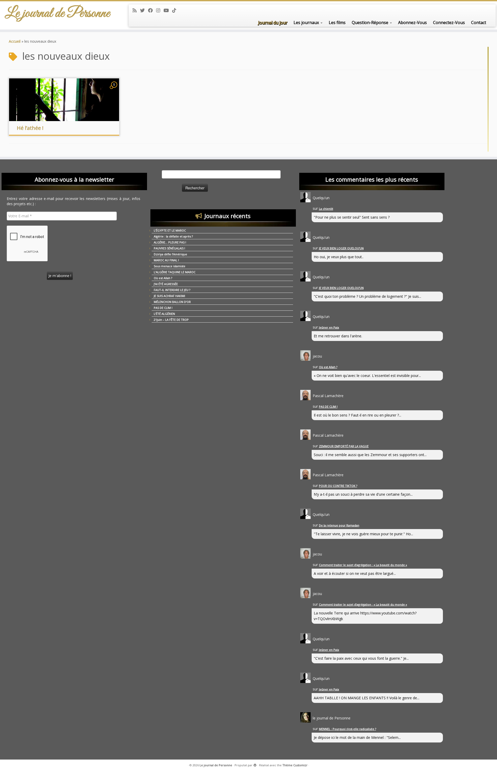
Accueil (14, 41)
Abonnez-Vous (412, 22)
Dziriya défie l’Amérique (170, 254)
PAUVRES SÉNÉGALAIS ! (169, 248)
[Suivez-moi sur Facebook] (152, 10)
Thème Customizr (295, 765)
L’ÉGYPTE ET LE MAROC (170, 230)
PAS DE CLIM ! (163, 308)
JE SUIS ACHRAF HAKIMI (169, 296)
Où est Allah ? (163, 278)
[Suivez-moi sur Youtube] (168, 10)
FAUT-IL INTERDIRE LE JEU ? (172, 290)
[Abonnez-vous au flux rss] (136, 10)
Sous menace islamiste (169, 266)
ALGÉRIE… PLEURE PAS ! (170, 242)
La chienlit (326, 209)
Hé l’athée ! (30, 127)
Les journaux (307, 22)
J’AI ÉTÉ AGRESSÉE (166, 284)
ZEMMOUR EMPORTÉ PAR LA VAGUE (344, 446)
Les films (337, 22)
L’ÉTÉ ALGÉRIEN (164, 314)
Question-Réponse (370, 22)
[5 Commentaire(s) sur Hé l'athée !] (115, 89)
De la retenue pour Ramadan (339, 525)
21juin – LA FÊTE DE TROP (171, 320)
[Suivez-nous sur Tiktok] (176, 10)
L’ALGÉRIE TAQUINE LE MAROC (174, 272)
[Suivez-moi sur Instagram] (160, 10)
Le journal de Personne (57, 13)
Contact (478, 22)
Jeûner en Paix (329, 327)
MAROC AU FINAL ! (166, 260)
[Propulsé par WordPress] (255, 764)
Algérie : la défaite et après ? (173, 236)
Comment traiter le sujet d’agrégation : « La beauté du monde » (363, 565)
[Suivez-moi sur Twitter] (144, 10)
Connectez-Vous (449, 22)
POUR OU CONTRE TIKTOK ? (338, 486)
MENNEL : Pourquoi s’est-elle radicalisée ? (347, 729)
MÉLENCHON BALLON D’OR (172, 302)
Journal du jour (272, 22)
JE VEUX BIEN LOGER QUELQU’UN (341, 248)
